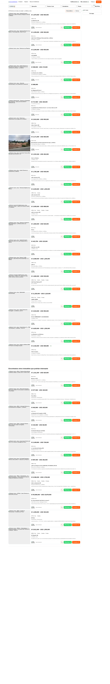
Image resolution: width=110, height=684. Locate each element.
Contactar (75, 27)
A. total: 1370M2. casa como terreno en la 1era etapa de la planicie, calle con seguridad (46, 58)
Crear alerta (69, 10)
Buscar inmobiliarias (34, 1)
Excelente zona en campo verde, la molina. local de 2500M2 (41, 302)
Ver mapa (91, 13)
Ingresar (99, 1)
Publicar (93, 1)
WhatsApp (67, 27)
